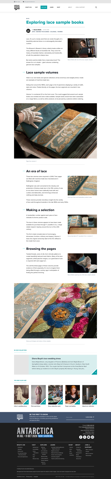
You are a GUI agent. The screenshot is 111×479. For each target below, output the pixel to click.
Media (77, 455)
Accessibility (35, 449)
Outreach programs (55, 456)
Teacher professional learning (57, 458)
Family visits (20, 451)
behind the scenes (42, 32)
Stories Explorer (44, 460)
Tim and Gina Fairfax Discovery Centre (22, 454)
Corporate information (79, 450)
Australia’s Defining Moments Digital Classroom (57, 448)
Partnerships (88, 455)
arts (33, 32)
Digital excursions (55, 451)
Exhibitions (20, 447)
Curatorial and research (44, 453)
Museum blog (44, 456)
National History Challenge (57, 453)
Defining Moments (43, 448)
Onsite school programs (56, 455)
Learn (52, 445)
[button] (82, 48)
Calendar (20, 449)
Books (70, 453)
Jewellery (71, 455)
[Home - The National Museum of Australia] (17, 7)
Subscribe (89, 417)
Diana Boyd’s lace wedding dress (46, 358)
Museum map (36, 458)
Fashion (71, 447)
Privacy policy (29, 476)
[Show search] (96, 7)
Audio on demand (43, 463)
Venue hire (78, 458)
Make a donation (89, 449)
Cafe (34, 456)
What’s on (21, 445)
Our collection (44, 451)
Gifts (70, 451)
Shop (34, 455)
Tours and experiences (23, 456)
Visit (34, 445)
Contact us (78, 447)
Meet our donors (89, 453)
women (60, 32)
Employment (79, 453)
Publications (79, 456)
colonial (53, 32)
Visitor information (36, 452)
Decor (70, 449)
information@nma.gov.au (88, 427)
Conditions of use (21, 476)
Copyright (36, 476)
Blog (27, 18)
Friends (87, 451)
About (77, 445)
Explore (43, 445)
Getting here (35, 447)
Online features (44, 458)
